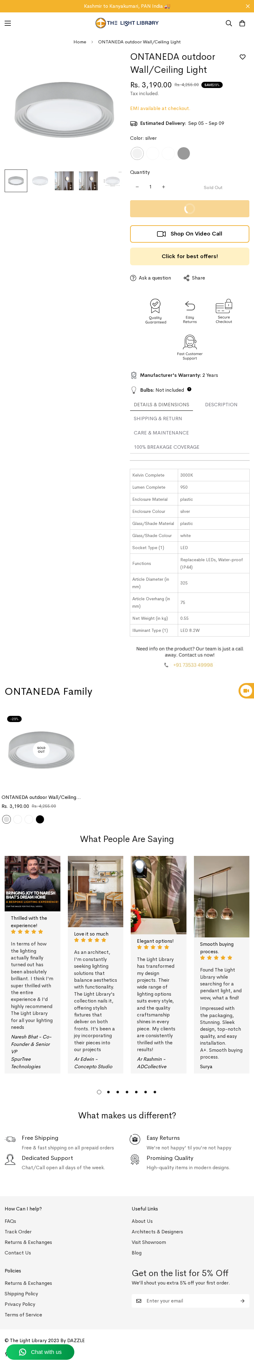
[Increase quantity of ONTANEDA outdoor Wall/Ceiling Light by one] (163, 187)
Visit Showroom (149, 1242)
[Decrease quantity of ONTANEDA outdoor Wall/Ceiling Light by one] (137, 187)
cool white (168, 153)
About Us (142, 1221)
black (183, 153)
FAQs (10, 1221)
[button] (242, 23)
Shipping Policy (21, 1293)
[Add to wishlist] (242, 57)
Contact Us (18, 1252)
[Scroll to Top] (242, 1332)
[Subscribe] (242, 1301)
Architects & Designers (157, 1231)
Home (79, 42)
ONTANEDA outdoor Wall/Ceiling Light (39, 797)
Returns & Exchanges (28, 1242)
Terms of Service (23, 1314)
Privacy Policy (20, 1304)
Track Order (18, 1231)
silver (137, 153)
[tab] (161, 405)
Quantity (140, 172)
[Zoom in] (111, 63)
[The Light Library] (127, 23)
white (153, 153)
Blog (137, 1252)
